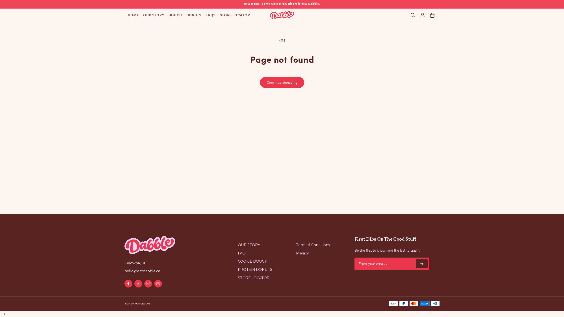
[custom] (138, 284)
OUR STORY (153, 15)
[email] (158, 284)
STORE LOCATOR (235, 15)
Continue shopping (282, 82)
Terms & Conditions (313, 245)
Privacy (302, 253)
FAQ (241, 253)
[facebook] (128, 284)
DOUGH (175, 15)
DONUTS (193, 15)
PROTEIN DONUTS (255, 269)
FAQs (210, 15)
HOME (133, 15)
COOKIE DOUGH (253, 261)
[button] (413, 15)
